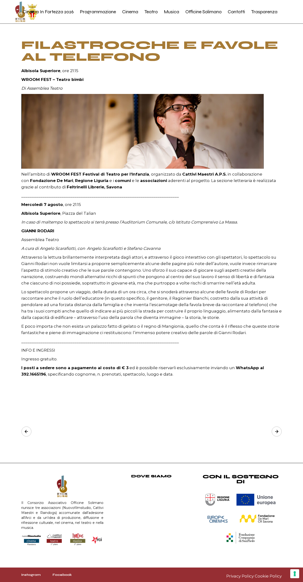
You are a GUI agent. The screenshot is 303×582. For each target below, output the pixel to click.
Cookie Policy (268, 576)
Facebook (62, 575)
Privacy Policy (240, 576)
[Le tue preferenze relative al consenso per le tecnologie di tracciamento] (294, 573)
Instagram (31, 575)
